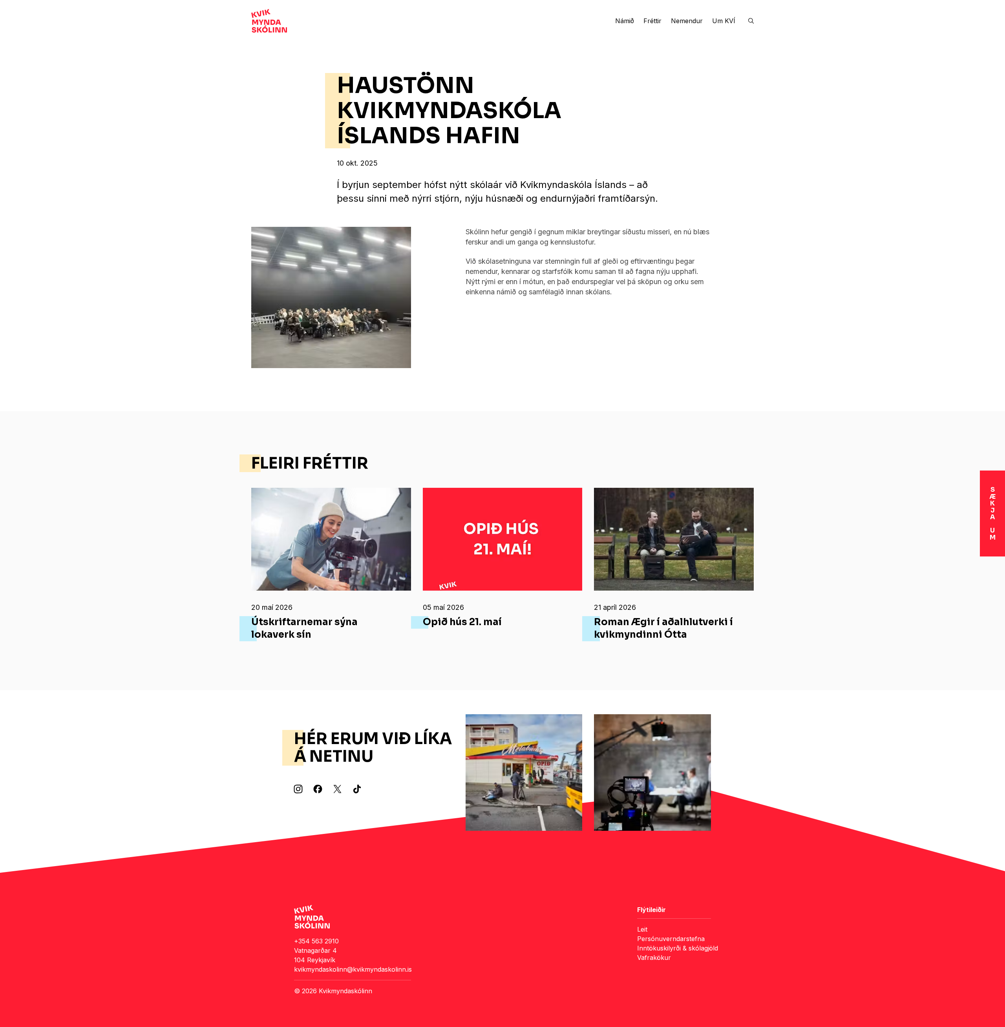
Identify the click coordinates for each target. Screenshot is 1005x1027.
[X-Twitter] (337, 789)
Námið (624, 21)
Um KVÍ (723, 21)
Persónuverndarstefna (671, 939)
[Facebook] (317, 789)
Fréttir (652, 21)
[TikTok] (357, 789)
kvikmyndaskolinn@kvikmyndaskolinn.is (353, 969)
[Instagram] (298, 789)
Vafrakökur (654, 957)
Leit (642, 929)
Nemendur (687, 21)
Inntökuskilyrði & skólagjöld (677, 948)
